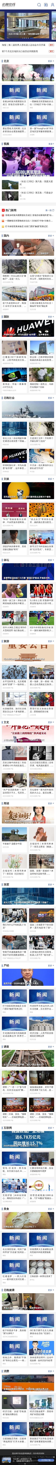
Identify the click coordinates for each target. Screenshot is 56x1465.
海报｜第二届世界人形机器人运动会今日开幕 (23, 45)
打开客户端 (46, 1460)
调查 (6, 1046)
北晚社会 (9, 397)
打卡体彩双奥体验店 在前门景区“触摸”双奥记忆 (26, 226)
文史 (6, 722)
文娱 (6, 478)
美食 (6, 1208)
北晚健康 (9, 1290)
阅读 (6, 803)
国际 (6, 316)
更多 (51, 61)
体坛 (6, 560)
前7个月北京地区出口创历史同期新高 (20, 51)
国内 (6, 235)
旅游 (6, 641)
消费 (6, 1371)
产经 (6, 965)
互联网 (8, 1127)
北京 (6, 61)
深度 (6, 884)
